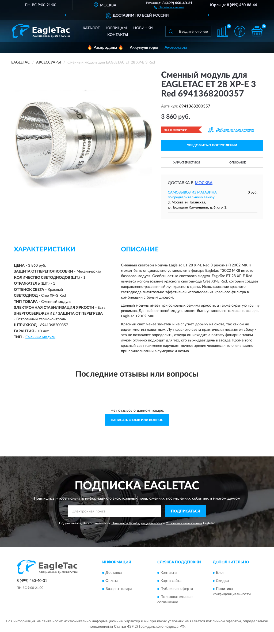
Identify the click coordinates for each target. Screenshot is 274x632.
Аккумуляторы (144, 48)
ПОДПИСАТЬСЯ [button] (185, 511)
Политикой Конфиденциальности (137, 523)
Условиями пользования (184, 523)
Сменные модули (40, 337)
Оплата (111, 581)
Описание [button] (237, 162)
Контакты (117, 35)
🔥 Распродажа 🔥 (105, 48)
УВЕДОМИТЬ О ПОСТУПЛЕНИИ (212, 145)
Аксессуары (176, 48)
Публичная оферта (177, 589)
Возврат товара (118, 589)
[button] (169, 7)
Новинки (143, 28)
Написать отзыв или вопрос (137, 420)
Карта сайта (171, 581)
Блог (220, 573)
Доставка (113, 573)
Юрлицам (116, 28)
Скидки (222, 581)
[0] (257, 31)
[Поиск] (170, 31)
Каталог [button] (91, 28)
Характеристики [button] (186, 162)
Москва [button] (203, 183)
